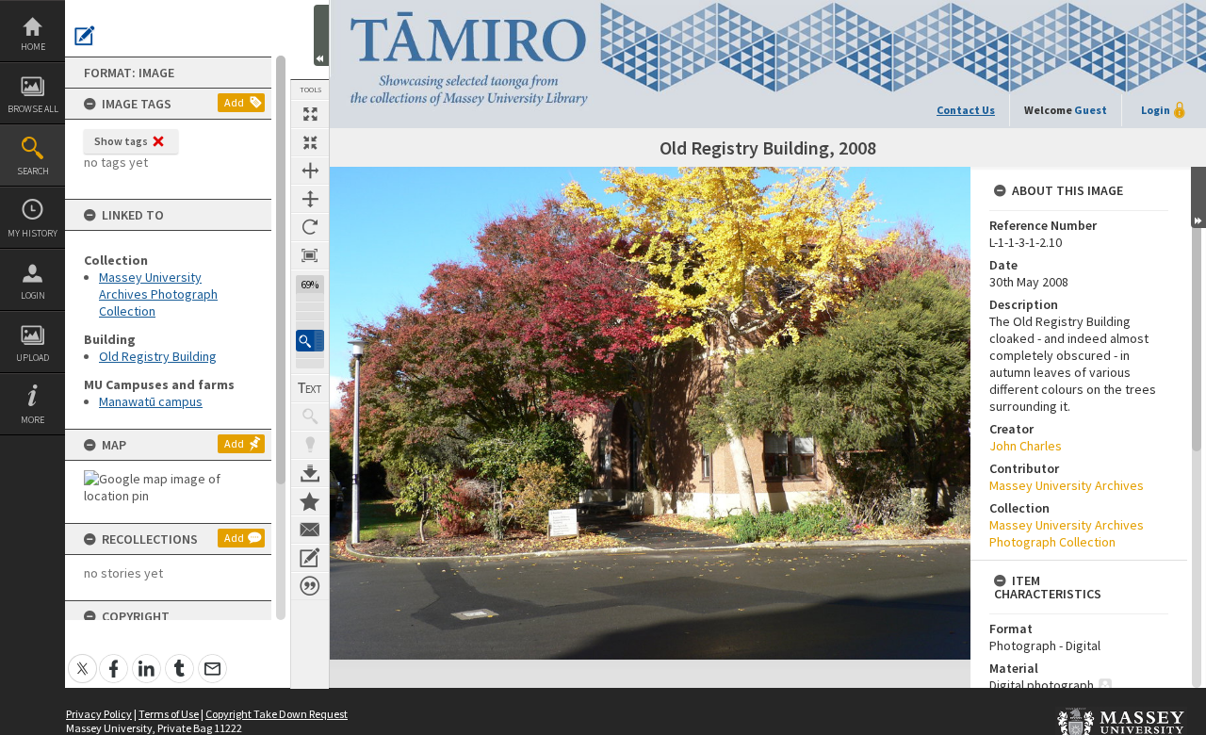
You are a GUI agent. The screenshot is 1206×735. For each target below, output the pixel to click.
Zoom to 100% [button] (310, 255)
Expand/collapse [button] (1198, 197)
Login (33, 295)
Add (234, 102)
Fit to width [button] (310, 170)
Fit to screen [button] (310, 142)
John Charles (1025, 445)
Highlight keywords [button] (310, 445)
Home (33, 47)
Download (310, 473)
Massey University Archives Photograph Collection (158, 294)
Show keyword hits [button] (310, 416)
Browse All (33, 109)
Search (33, 171)
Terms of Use (169, 714)
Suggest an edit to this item (84, 35)
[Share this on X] (82, 658)
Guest (1090, 110)
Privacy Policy (99, 714)
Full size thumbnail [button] (310, 114)
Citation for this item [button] (310, 586)
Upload (32, 357)
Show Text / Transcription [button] (310, 388)
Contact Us (966, 110)
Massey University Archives (1066, 485)
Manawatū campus (151, 401)
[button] (310, 340)
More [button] (32, 420)
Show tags (121, 141)
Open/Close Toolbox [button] (321, 35)
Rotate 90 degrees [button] (310, 227)
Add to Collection (310, 501)
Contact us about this (310, 529)
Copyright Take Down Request (276, 714)
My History (32, 233)
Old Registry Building (158, 356)
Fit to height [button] (310, 199)
